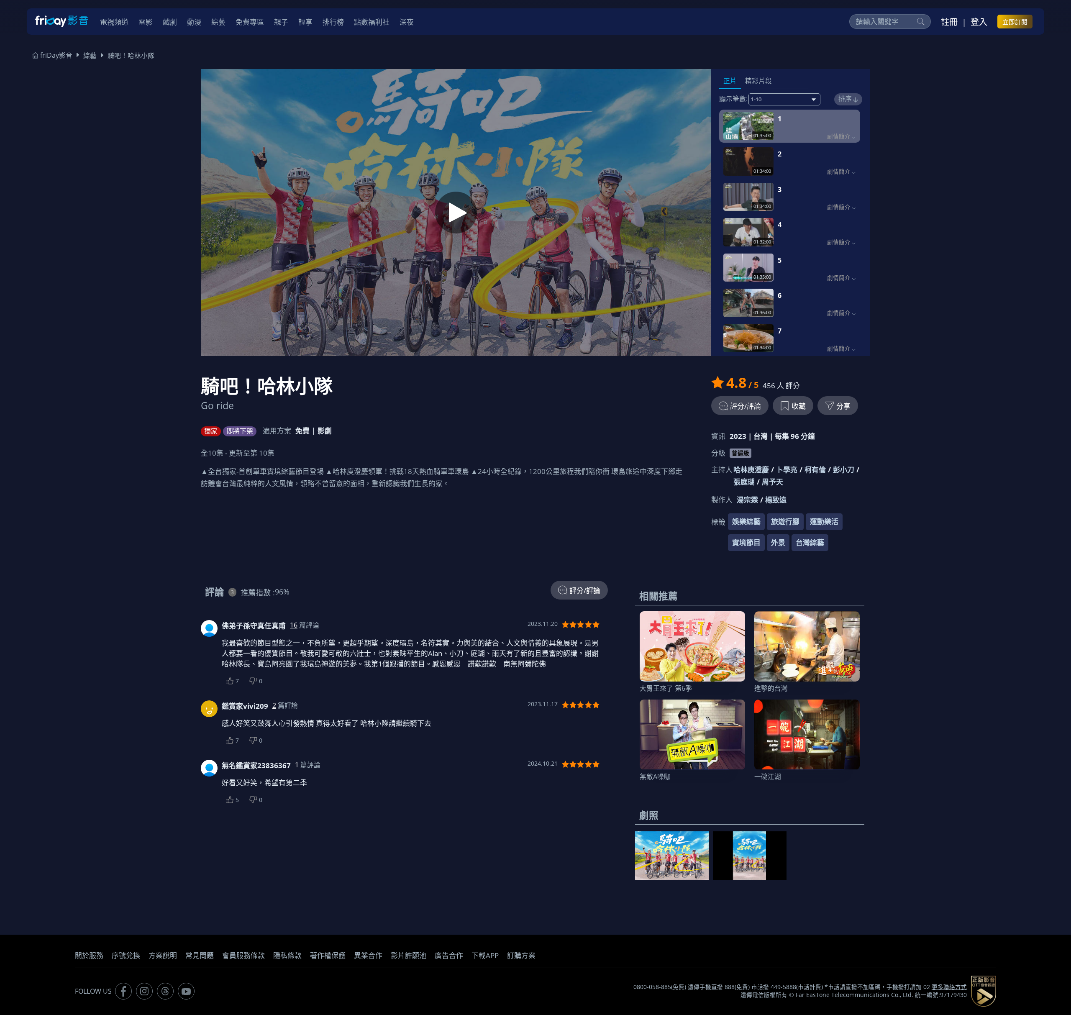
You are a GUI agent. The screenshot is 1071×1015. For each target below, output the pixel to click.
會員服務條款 (243, 955)
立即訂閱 (1014, 22)
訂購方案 (521, 955)
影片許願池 (408, 955)
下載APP (485, 955)
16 (293, 625)
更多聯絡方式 (949, 987)
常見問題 (199, 955)
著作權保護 (328, 955)
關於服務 (89, 955)
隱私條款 (287, 955)
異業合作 (368, 955)
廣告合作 (449, 955)
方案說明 (163, 955)
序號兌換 (126, 955)
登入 (979, 22)
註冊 (949, 22)
